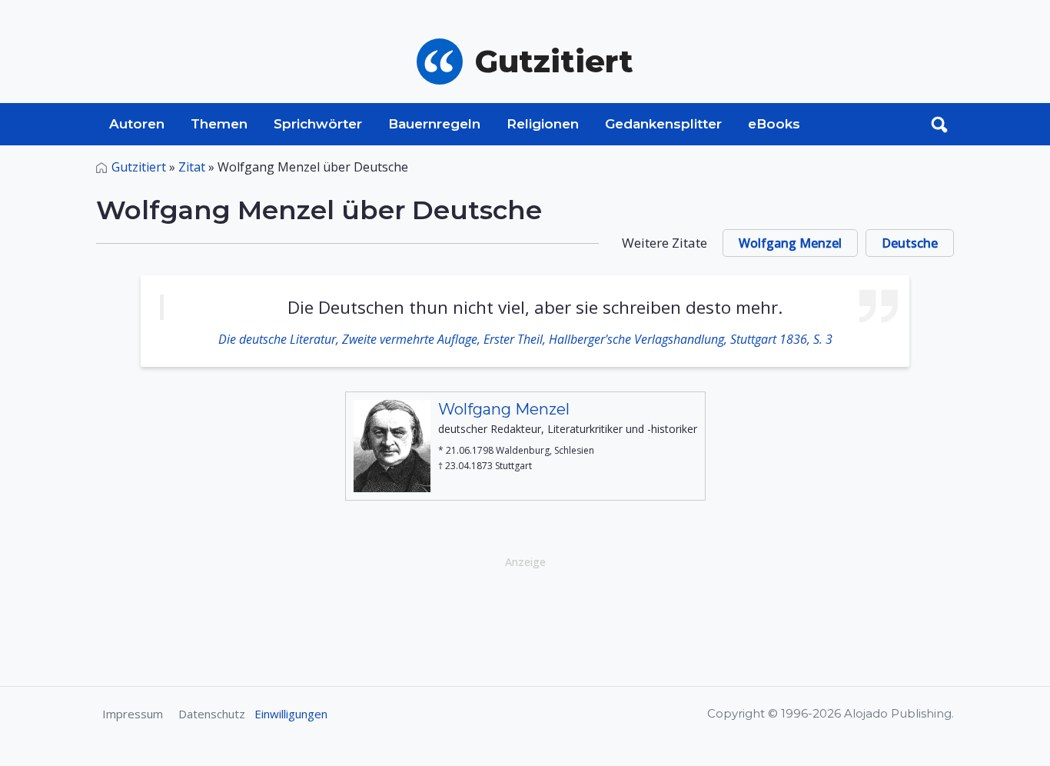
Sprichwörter (318, 124)
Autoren (136, 124)
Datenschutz (211, 713)
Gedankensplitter (663, 124)
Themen (219, 124)
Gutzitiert (138, 166)
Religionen (543, 124)
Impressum (132, 713)
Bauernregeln (434, 124)
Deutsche (910, 243)
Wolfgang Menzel (790, 243)
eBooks (774, 124)
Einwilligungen (290, 713)
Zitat (191, 166)
